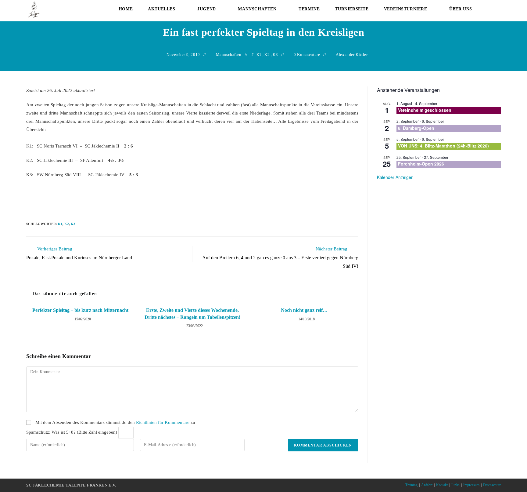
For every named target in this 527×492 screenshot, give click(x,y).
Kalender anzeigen (395, 177)
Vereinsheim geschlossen (424, 110)
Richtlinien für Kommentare (162, 422)
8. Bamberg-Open (416, 128)
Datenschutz (492, 485)
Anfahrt (426, 485)
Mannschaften (229, 54)
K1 (259, 54)
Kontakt (442, 485)
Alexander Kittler (351, 54)
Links (455, 485)
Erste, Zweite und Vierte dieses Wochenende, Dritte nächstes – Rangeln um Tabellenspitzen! (192, 313)
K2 (267, 54)
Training (411, 485)
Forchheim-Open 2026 (421, 164)
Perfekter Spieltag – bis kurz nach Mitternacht (80, 310)
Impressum (471, 485)
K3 (275, 54)
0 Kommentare (307, 54)
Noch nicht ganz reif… (304, 310)
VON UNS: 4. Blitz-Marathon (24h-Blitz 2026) (443, 146)
